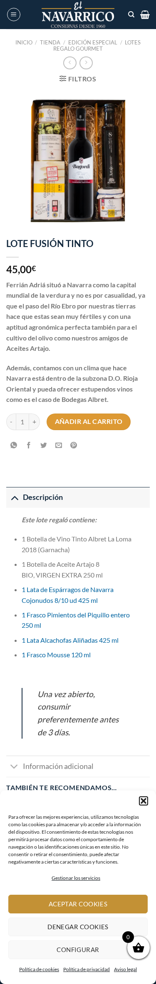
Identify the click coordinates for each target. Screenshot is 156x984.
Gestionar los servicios (76, 878)
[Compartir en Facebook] (29, 446)
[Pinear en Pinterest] (74, 446)
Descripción (43, 497)
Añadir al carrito (89, 421)
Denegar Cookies (78, 926)
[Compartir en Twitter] (44, 446)
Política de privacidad (86, 969)
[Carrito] (145, 14)
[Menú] (13, 14)
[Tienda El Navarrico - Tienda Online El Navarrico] (78, 14)
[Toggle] (14, 497)
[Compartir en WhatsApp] (14, 446)
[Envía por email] (59, 446)
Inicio (23, 42)
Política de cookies (39, 969)
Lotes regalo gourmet (97, 45)
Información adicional (58, 766)
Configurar (78, 949)
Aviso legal (125, 969)
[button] (143, 801)
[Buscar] (131, 14)
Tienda (50, 42)
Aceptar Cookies (78, 904)
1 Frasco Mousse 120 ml (56, 654)
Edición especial (92, 42)
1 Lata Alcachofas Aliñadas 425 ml (70, 640)
